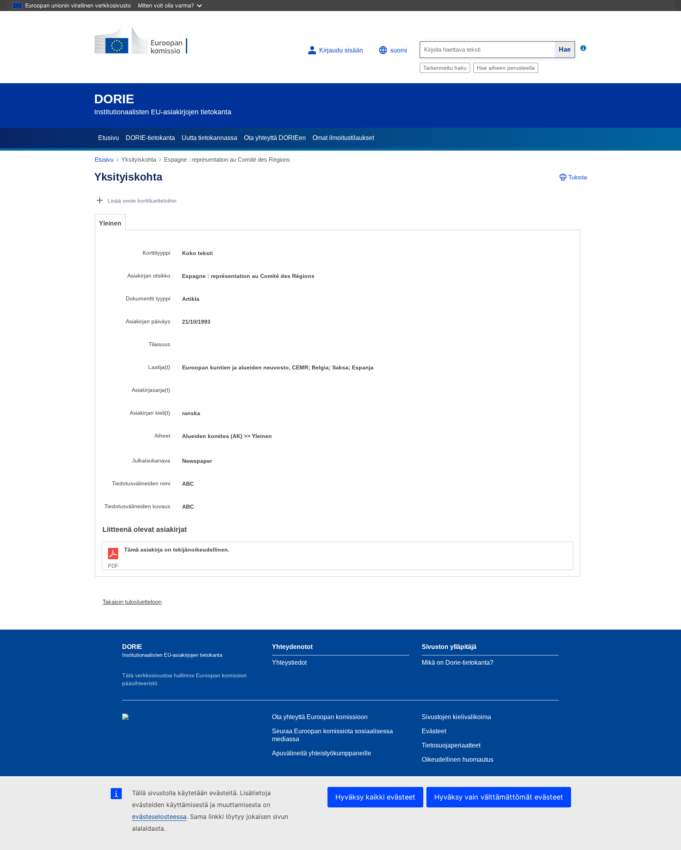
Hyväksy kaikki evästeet (375, 797)
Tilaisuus (159, 344)
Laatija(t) (159, 367)
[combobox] (487, 50)
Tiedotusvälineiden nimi (141, 483)
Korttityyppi (156, 253)
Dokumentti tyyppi (148, 298)
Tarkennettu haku (445, 68)
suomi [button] (398, 50)
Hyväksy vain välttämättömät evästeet (498, 797)
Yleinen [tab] (110, 223)
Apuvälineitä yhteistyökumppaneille (321, 753)
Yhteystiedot (289, 662)
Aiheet (162, 435)
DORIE (114, 99)
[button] (129, 602)
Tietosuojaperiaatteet (451, 745)
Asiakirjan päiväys (148, 321)
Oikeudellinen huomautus (457, 759)
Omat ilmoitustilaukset (343, 137)
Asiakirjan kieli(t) (150, 413)
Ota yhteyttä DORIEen (275, 137)
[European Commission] (152, 44)
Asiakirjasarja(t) (151, 390)
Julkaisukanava (151, 460)
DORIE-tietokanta (150, 137)
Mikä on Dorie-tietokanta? (457, 662)
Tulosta (577, 177)
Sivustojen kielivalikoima (456, 717)
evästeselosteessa (159, 816)
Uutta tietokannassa (209, 137)
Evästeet (434, 731)
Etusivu (108, 137)
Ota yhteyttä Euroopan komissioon (320, 717)
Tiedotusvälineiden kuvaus (137, 506)
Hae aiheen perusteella (506, 68)
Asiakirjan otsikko (148, 275)
